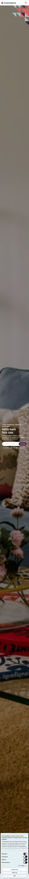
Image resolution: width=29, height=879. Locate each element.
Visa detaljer (21, 865)
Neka (14, 875)
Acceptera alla (14, 869)
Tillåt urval (14, 872)
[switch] (25, 857)
